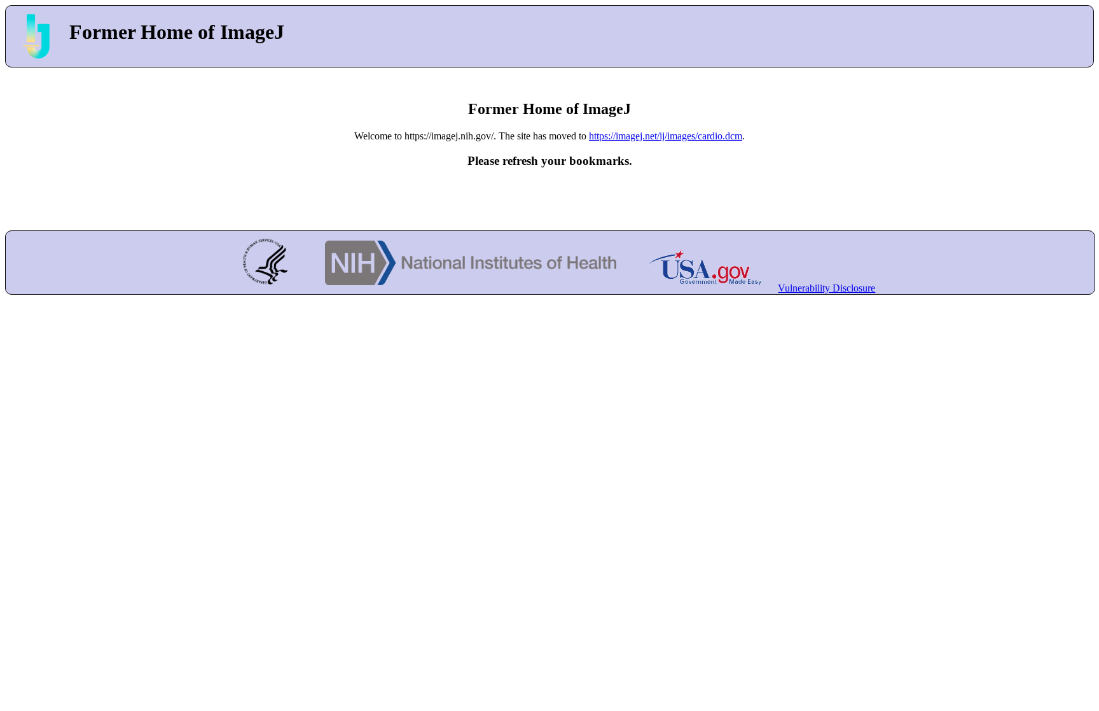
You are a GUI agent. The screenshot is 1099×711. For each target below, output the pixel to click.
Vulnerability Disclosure (826, 288)
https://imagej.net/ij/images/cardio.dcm (665, 135)
